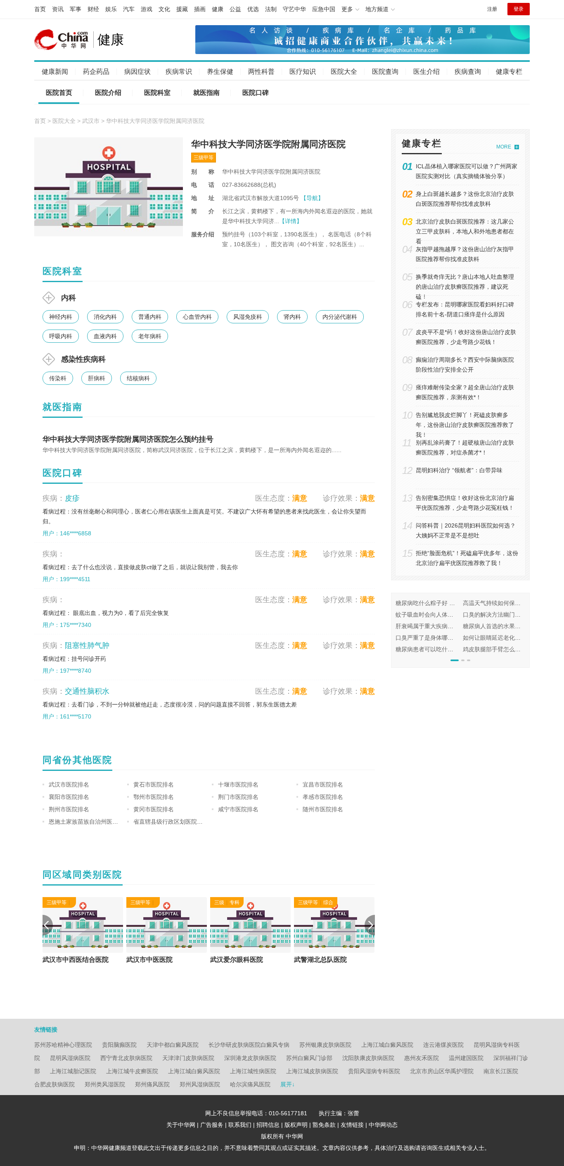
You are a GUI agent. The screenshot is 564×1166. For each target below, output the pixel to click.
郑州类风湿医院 (105, 1084)
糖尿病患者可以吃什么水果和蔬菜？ (442, 649)
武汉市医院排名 (69, 784)
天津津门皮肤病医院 (188, 1058)
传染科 (57, 378)
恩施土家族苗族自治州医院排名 (89, 821)
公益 (235, 9)
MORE (503, 147)
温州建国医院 (466, 1058)
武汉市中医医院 (233, 959)
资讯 (58, 9)
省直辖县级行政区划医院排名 (171, 821)
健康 (217, 9)
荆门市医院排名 (238, 797)
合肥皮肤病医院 (54, 1084)
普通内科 (149, 316)
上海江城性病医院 (253, 1071)
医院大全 (344, 71)
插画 (200, 9)
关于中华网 (180, 1124)
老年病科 (149, 336)
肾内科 (292, 316)
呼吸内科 (60, 336)
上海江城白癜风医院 (387, 1044)
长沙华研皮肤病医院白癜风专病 (249, 1044)
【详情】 (290, 221)
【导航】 (312, 198)
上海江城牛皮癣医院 (132, 1071)
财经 (93, 9)
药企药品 (96, 71)
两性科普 (261, 71)
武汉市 (91, 121)
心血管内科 (197, 316)
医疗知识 (302, 71)
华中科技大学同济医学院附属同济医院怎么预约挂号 (128, 439)
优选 (253, 9)
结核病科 (138, 378)
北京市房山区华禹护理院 (442, 1071)
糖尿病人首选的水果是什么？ (500, 626)
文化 (164, 9)
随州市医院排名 (323, 809)
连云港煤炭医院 (443, 1044)
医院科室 (157, 92)
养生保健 (220, 71)
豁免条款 (324, 1124)
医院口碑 (255, 92)
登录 (519, 9)
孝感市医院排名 (323, 797)
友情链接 (352, 1124)
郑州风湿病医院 (200, 1084)
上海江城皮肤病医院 (312, 1071)
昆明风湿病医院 (70, 1058)
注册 (492, 9)
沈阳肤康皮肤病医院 (368, 1058)
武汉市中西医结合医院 (159, 959)
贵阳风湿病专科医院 (374, 1071)
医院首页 (59, 92)
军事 (75, 9)
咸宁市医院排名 (238, 809)
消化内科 (105, 316)
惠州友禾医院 (421, 1058)
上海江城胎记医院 (73, 1071)
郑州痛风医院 (152, 1084)
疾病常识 (179, 71)
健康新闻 (55, 71)
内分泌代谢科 (339, 316)
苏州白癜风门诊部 (309, 1058)
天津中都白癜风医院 (173, 1044)
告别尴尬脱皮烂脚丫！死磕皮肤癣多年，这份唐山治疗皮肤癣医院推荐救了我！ (465, 425)
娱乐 (111, 9)
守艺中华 (294, 9)
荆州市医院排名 (69, 809)
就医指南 (206, 92)
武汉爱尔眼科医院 (320, 959)
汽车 (129, 9)
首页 (40, 9)
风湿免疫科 (247, 316)
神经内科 (60, 316)
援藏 (182, 9)
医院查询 (385, 71)
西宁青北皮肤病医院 (126, 1058)
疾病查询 (468, 71)
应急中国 (323, 9)
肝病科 (96, 378)
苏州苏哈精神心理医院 (63, 1044)
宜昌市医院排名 (323, 784)
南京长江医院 (500, 1071)
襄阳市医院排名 (69, 797)
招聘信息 (268, 1124)
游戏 (146, 9)
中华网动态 (383, 1124)
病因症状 (137, 71)
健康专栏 (509, 71)
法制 (271, 9)
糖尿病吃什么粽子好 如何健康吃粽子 (443, 603)
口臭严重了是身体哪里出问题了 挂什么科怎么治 (457, 637)
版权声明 (296, 1124)
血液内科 (105, 336)
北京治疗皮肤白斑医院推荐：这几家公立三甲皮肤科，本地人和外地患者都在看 (465, 231)
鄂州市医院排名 (153, 797)
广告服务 (211, 1124)
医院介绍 (108, 92)
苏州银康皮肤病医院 (325, 1044)
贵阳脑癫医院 (119, 1044)
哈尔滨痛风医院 (250, 1084)
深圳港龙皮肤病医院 (250, 1058)
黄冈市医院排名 (153, 809)
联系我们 (239, 1124)
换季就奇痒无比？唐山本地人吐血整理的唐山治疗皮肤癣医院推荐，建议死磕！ (465, 286)
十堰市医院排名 (238, 784)
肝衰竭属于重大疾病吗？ (427, 626)
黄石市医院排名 (153, 784)
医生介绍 (426, 71)
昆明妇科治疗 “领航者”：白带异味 (459, 470)
